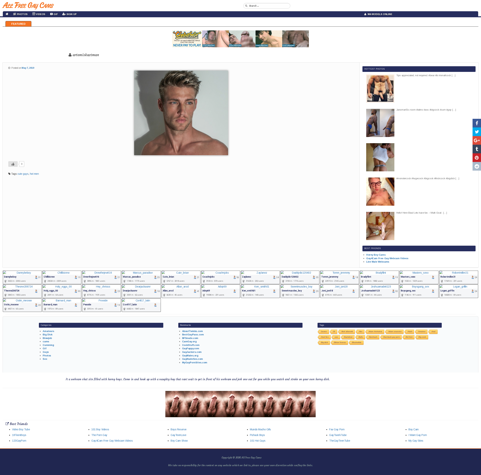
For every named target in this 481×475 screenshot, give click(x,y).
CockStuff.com (191, 345)
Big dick (324, 342)
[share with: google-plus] (477, 140)
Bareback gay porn (391, 337)
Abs (360, 331)
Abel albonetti (347, 331)
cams (46, 341)
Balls (361, 337)
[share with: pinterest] (477, 157)
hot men (34, 173)
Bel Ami (409, 337)
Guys (46, 352)
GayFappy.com (190, 348)
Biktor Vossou (340, 342)
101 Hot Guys (257, 440)
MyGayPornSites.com (194, 362)
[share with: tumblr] (477, 149)
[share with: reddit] (477, 166)
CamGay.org (189, 341)
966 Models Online (379, 14)
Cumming (48, 345)
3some (324, 331)
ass (336, 337)
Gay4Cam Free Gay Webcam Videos (387, 258)
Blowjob (47, 338)
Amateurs (48, 331)
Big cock (422, 337)
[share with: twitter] (477, 131)
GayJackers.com (192, 352)
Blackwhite (357, 342)
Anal (433, 331)
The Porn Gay (99, 435)
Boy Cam (413, 429)
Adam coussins (395, 331)
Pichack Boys (257, 435)
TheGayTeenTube (339, 440)
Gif (44, 348)
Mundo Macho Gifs (260, 429)
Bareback (373, 337)
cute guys (22, 173)
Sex (45, 359)
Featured (18, 23)
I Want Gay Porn (417, 435)
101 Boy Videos (100, 429)
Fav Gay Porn (337, 429)
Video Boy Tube (21, 429)
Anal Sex (325, 337)
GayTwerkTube (338, 435)
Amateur (421, 331)
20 (334, 331)
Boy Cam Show (179, 440)
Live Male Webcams (377, 261)
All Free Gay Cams (28, 5)
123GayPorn (19, 440)
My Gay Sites (415, 440)
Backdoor (348, 337)
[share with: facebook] (477, 123)
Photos (47, 355)
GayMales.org (190, 355)
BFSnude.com (190, 338)
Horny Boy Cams (376, 254)
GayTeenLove (178, 435)
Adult (410, 331)
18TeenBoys (19, 435)
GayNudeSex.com (192, 359)
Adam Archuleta (375, 331)
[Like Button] (13, 164)
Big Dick (47, 334)
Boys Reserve (179, 429)
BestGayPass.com (193, 334)
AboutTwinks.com (192, 331)
